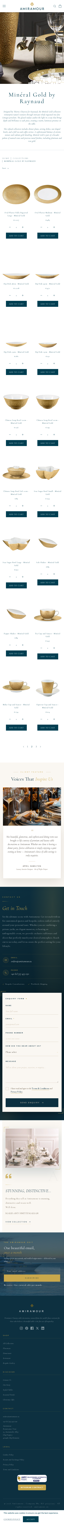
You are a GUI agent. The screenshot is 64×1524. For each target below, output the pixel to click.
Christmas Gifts (8, 1400)
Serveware (7, 1358)
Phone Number (14, 1033)
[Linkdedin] (37, 1328)
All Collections (8, 1343)
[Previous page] (23, 747)
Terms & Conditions (40, 1088)
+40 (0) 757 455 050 (10, 1421)
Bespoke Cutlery (9, 1363)
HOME (5, 158)
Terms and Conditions (11, 1469)
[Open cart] (60, 6)
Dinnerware (7, 1353)
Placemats (7, 1348)
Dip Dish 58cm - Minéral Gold (16, 284)
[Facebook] (32, 1328)
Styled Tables (8, 1390)
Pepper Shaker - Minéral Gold (16, 634)
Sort (4, 168)
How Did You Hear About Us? (23, 1046)
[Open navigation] (4, 6)
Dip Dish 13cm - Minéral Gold (47, 352)
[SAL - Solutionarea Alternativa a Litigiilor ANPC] (32, 1478)
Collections (20, 158)
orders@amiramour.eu (11, 1416)
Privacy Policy (16, 1092)
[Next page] (40, 747)
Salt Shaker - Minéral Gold (47, 562)
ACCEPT (30, 1519)
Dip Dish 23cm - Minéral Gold (16, 352)
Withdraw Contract (32, 1487)
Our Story (6, 1385)
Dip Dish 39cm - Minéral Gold (47, 284)
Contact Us (7, 1380)
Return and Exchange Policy (13, 1459)
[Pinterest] (26, 1328)
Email (9, 1018)
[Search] (54, 6)
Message (11, 1061)
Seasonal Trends (9, 1395)
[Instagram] (21, 1328)
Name (9, 1005)
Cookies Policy (8, 1455)
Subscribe (32, 1278)
